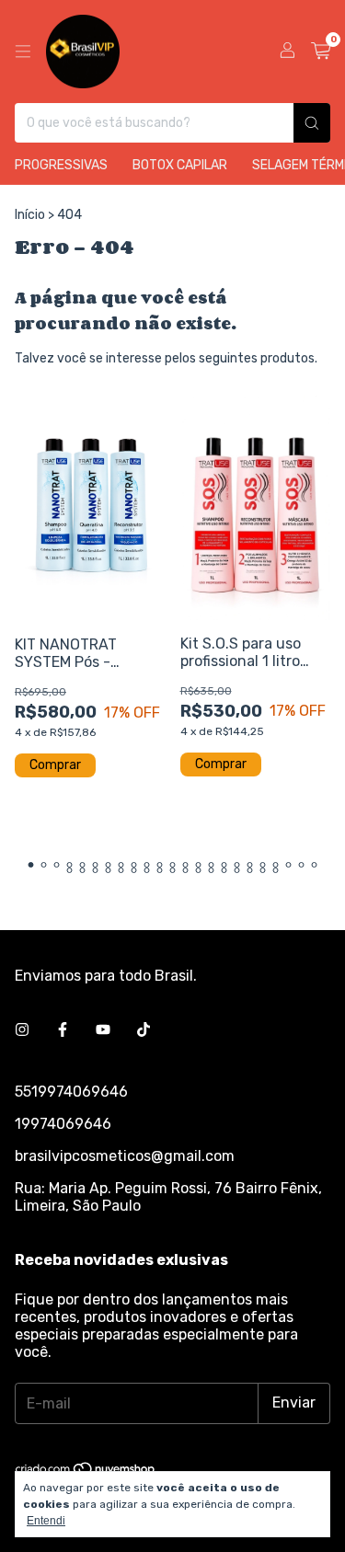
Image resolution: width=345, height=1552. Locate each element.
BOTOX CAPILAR (179, 165)
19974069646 (63, 1123)
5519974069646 (71, 1091)
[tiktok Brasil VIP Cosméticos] (143, 1030)
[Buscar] (311, 123)
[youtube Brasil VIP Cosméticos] (103, 1030)
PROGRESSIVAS (61, 165)
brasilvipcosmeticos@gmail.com (125, 1156)
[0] (320, 51)
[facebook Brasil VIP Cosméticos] (62, 1030)
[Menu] (23, 51)
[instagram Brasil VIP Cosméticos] (22, 1030)
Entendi (46, 1520)
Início (30, 215)
